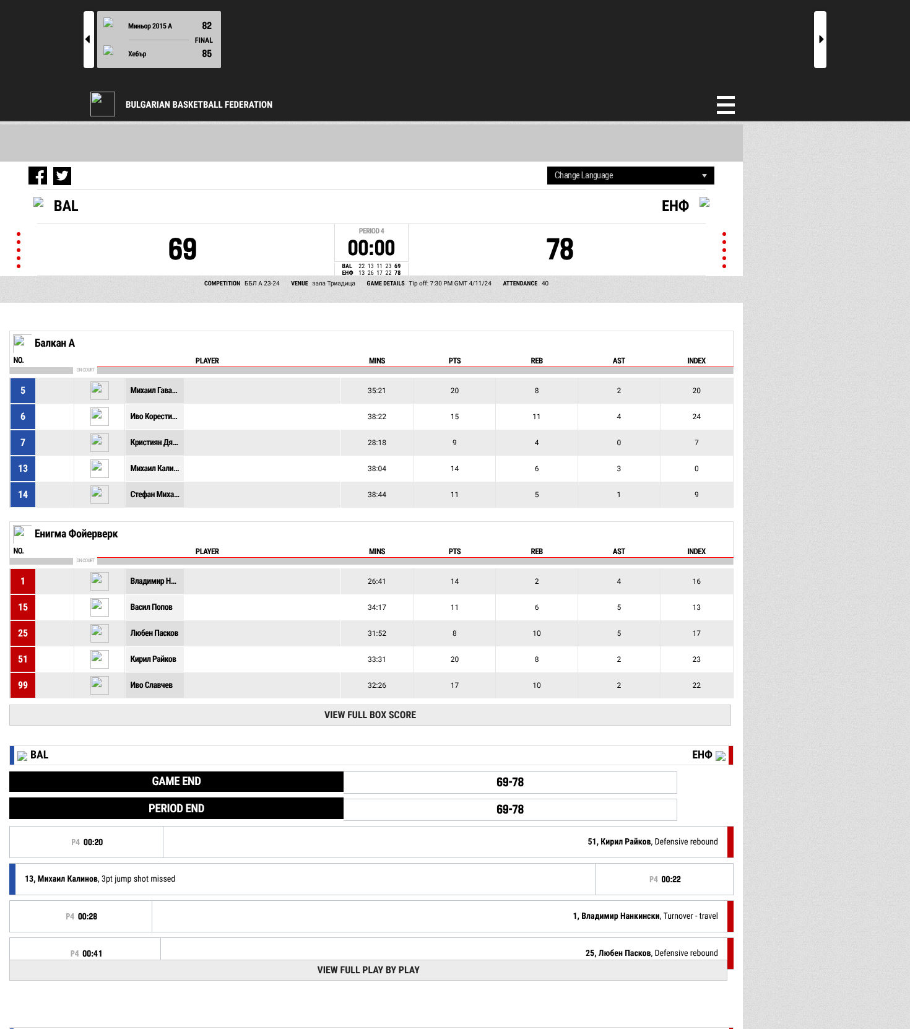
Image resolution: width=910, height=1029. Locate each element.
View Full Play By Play (368, 970)
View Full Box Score (370, 715)
